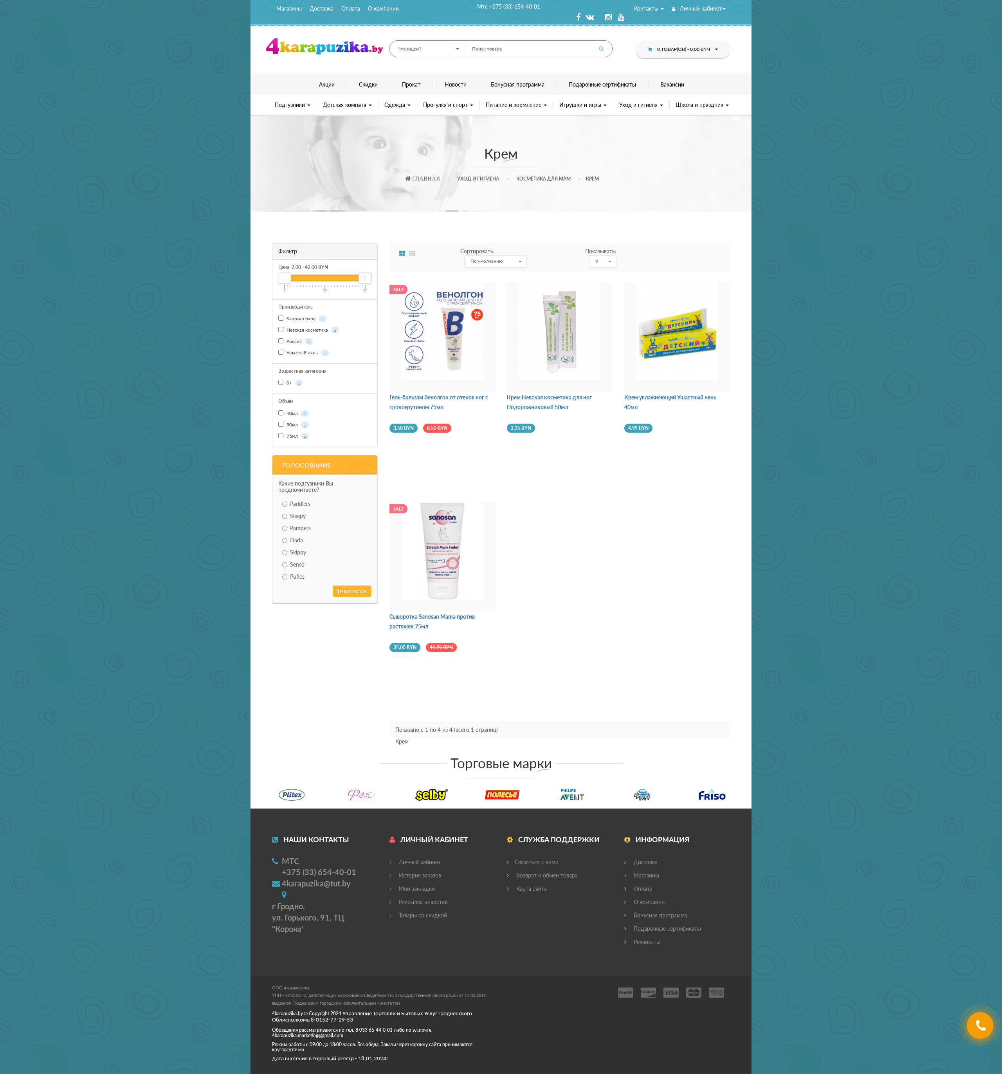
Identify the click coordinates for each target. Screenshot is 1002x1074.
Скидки (368, 84)
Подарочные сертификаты (602, 84)
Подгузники (290, 104)
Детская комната (345, 104)
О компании (383, 8)
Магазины (289, 8)
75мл (295, 436)
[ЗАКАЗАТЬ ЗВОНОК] (981, 1028)
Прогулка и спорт (446, 104)
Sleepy (298, 516)
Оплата (350, 8)
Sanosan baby (304, 318)
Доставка (321, 8)
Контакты (647, 8)
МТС (290, 861)
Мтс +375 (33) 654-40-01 (508, 6)
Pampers (300, 528)
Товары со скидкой (422, 915)
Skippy (298, 552)
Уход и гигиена (639, 104)
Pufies (297, 576)
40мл (295, 413)
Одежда (395, 104)
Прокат (411, 84)
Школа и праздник (700, 104)
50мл (295, 425)
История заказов (419, 875)
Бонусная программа (517, 84)
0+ (292, 383)
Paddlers (300, 503)
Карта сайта (531, 888)
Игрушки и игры (581, 104)
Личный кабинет (700, 8)
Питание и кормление (514, 104)
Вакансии (672, 84)
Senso (297, 564)
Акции (327, 84)
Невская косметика (310, 330)
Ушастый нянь (305, 353)
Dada (296, 540)
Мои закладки (416, 888)
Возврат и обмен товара (546, 875)
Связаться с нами (537, 862)
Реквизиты (646, 942)
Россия (297, 341)
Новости (456, 84)
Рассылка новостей (422, 902)
